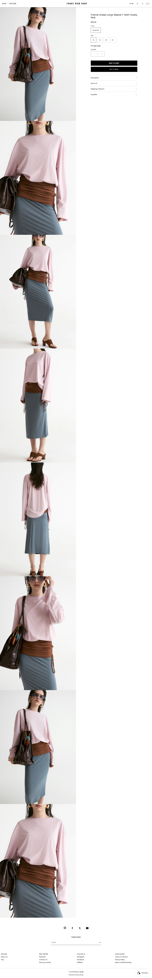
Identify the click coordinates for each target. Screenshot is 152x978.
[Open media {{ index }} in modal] (38, 64)
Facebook (80, 960)
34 (93, 40)
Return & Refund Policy (123, 962)
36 (100, 40)
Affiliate (80, 962)
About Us (4, 957)
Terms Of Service (121, 957)
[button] (137, 3)
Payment (42, 957)
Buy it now (114, 69)
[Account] (142, 3)
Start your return (45, 962)
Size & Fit (94, 83)
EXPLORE (12, 3)
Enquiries (94, 94)
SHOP (4, 3)
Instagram (80, 957)
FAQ (2, 960)
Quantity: (93, 49)
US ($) (131, 4)
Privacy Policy (120, 960)
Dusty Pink (96, 30)
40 (112, 40)
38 (106, 40)
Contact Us (43, 960)
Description (95, 78)
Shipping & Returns (97, 89)
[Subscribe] (98, 942)
